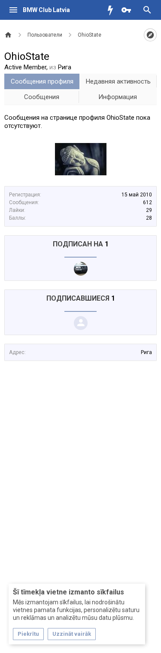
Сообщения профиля (42, 81)
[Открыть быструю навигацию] (150, 34)
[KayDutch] (81, 323)
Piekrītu (28, 634)
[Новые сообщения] (112, 10)
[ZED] (81, 269)
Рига (146, 352)
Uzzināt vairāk (71, 634)
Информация (117, 97)
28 (149, 218)
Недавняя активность (118, 81)
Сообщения (41, 97)
